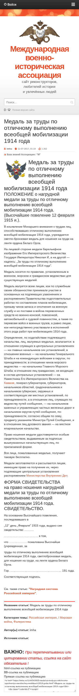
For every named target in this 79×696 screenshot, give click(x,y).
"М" (39, 154)
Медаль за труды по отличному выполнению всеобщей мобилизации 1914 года (36, 131)
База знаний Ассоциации (21, 154)
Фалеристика (22, 621)
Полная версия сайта (23, 110)
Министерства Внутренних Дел (46, 475)
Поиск (72, 102)
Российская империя (43, 617)
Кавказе (9, 382)
